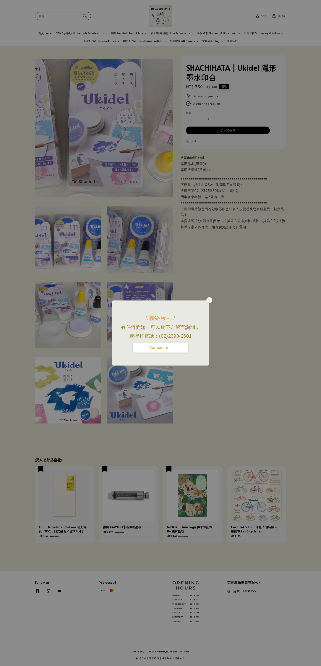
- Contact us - (160, 348)
